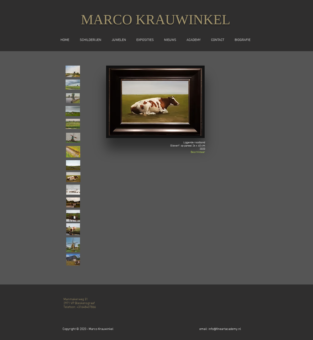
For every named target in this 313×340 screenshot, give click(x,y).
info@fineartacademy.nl (225, 329)
